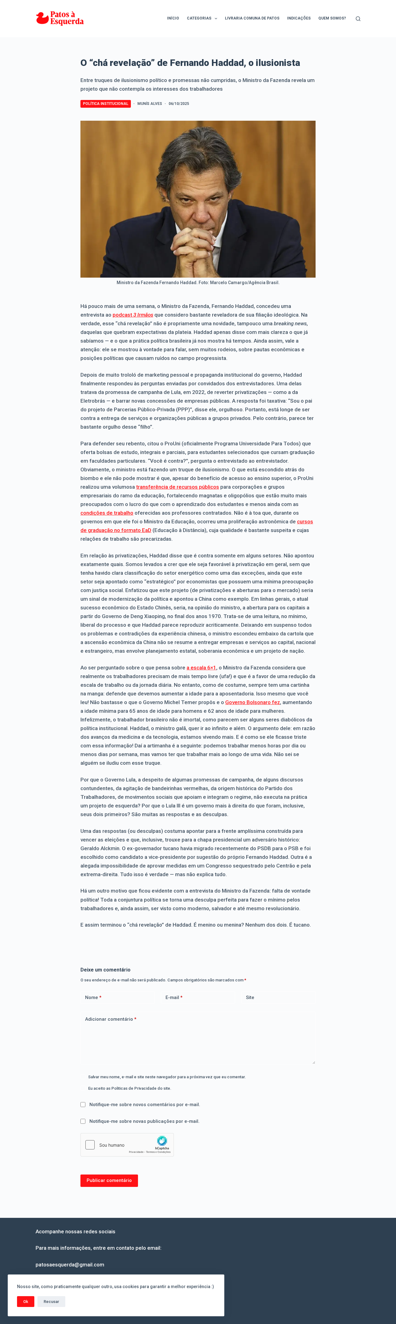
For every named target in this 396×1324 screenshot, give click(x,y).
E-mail (174, 997)
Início (173, 18)
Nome (93, 997)
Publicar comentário (109, 1180)
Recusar (51, 1301)
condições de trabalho (106, 513)
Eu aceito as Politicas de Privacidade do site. (129, 1088)
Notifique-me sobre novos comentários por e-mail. (144, 1104)
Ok (25, 1301)
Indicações (299, 18)
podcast (133, 315)
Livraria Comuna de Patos (252, 18)
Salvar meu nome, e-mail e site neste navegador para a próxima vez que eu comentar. (167, 1077)
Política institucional (105, 104)
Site (250, 997)
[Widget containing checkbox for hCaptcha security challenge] (127, 1145)
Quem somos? (332, 18)
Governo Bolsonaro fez (252, 702)
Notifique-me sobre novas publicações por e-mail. (144, 1121)
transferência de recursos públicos (177, 487)
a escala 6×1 (201, 667)
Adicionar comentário (110, 1019)
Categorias (199, 18)
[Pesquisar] (358, 18)
